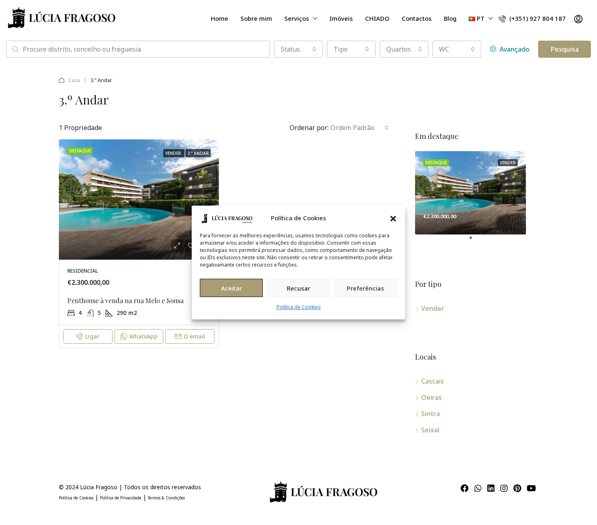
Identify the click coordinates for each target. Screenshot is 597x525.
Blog (450, 18)
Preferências (365, 288)
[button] (393, 218)
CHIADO (377, 18)
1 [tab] (475, 241)
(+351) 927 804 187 (537, 18)
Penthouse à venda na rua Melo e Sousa (125, 300)
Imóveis (341, 18)
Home (219, 18)
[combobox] (298, 49)
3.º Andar (198, 153)
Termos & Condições (166, 498)
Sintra (430, 413)
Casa (74, 80)
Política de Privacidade (120, 498)
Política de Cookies (299, 307)
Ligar (92, 336)
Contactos (417, 18)
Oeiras (431, 397)
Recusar (298, 288)
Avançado (514, 49)
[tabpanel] (470, 192)
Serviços (296, 18)
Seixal (430, 429)
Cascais (432, 381)
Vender (173, 153)
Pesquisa (565, 49)
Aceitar (231, 288)
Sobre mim (256, 18)
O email (194, 336)
